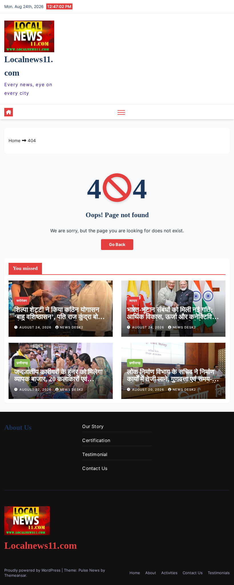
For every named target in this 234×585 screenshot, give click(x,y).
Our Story (93, 426)
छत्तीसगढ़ (22, 363)
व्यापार (133, 300)
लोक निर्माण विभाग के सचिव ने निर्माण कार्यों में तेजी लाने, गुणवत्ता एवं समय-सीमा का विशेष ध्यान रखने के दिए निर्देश (173, 379)
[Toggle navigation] (121, 112)
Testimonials (219, 572)
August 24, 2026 (36, 327)
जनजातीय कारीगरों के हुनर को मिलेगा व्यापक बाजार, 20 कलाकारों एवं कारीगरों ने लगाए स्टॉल (58, 379)
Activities (169, 572)
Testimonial (94, 454)
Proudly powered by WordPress (33, 570)
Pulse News (89, 570)
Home (15, 140)
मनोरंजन (22, 300)
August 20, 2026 (148, 390)
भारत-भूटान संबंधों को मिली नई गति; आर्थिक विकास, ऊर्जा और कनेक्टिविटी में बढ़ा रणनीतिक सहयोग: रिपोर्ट (172, 317)
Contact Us (94, 468)
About (150, 572)
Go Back (117, 244)
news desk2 (71, 327)
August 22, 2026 (36, 390)
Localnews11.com (40, 545)
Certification (96, 440)
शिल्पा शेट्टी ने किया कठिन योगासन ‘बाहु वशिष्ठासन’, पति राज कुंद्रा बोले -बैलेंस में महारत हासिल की (58, 317)
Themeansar (15, 575)
